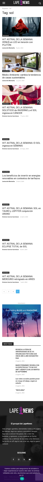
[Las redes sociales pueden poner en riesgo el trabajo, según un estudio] (8, 382)
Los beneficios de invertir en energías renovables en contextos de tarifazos (21, 177)
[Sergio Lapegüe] (21, 411)
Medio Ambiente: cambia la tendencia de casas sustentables (21, 76)
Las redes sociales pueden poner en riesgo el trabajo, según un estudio (28, 381)
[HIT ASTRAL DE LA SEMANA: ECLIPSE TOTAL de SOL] (21, 231)
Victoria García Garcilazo (10, 116)
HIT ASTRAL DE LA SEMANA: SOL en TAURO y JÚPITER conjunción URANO (21, 211)
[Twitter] (24, 459)
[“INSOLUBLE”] (8, 393)
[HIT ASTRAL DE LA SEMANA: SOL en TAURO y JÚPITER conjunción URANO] (21, 195)
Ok (22, 479)
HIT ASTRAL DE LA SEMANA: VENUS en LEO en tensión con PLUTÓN (17, 42)
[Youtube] (29, 459)
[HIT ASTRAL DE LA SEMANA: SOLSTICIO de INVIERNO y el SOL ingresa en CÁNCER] (21, 95)
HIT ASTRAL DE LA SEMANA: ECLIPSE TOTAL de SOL (17, 245)
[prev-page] (4, 291)
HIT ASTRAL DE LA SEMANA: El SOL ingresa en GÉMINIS (21, 144)
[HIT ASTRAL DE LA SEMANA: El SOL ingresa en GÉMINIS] (21, 130)
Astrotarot (6, 35)
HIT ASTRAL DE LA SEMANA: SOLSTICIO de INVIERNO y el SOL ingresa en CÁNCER (19, 110)
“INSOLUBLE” (20, 390)
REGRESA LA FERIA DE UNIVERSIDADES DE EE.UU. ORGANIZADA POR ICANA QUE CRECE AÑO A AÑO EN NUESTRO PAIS (27, 354)
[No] (40, 474)
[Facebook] (13, 459)
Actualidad (6, 71)
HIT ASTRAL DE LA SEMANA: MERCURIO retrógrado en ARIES (18, 278)
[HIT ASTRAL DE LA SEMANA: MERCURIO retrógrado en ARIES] (21, 264)
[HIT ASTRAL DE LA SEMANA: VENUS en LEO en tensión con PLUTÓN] (21, 27)
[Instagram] (19, 459)
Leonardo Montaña (8, 48)
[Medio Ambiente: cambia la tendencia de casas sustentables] (21, 62)
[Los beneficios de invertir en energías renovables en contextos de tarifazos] (21, 163)
